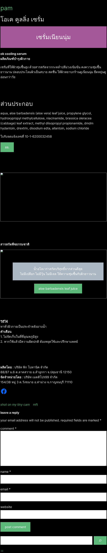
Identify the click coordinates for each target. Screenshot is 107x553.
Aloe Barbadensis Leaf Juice (58, 288)
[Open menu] (2, 551)
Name (5, 471)
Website (6, 507)
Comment (8, 428)
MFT (35, 404)
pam (6, 8)
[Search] (100, 540)
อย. (7, 147)
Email (5, 489)
